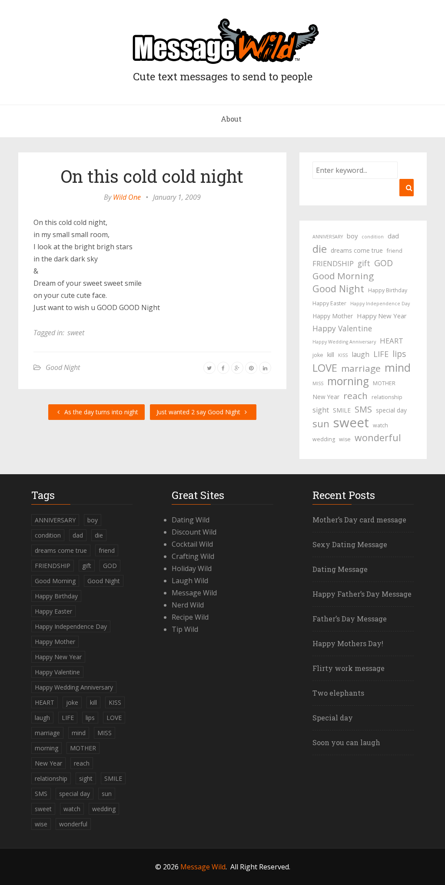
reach (355, 396)
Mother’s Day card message (359, 519)
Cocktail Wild (192, 544)
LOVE (324, 368)
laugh (360, 354)
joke (317, 355)
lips (399, 354)
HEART (391, 341)
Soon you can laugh (346, 742)
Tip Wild (185, 629)
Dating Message (340, 569)
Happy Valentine (342, 328)
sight (320, 410)
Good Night (63, 367)
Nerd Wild (188, 605)
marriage (361, 368)
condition (373, 237)
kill (330, 354)
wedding (323, 439)
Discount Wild (194, 532)
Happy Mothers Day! (347, 643)
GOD (383, 263)
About (231, 118)
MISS (317, 383)
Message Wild (194, 593)
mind (398, 367)
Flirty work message (348, 668)
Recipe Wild (190, 617)
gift (364, 263)
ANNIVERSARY (327, 237)
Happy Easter (329, 303)
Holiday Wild (192, 568)
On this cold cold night (152, 176)
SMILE (342, 410)
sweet (75, 332)
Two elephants (338, 692)
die (319, 249)
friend (394, 250)
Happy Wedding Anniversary (344, 342)
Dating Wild (190, 520)
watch (380, 425)
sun (320, 424)
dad (393, 235)
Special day (332, 717)
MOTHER (384, 383)
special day (391, 410)
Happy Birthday (387, 290)
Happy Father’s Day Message (362, 593)
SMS (363, 409)
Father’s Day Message (349, 618)
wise (345, 439)
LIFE (381, 354)
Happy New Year (382, 315)
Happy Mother (332, 316)
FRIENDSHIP (333, 263)
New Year (325, 397)
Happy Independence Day (380, 304)
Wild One (127, 197)
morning (348, 381)
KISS (343, 355)
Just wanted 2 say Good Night (199, 412)
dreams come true (357, 250)
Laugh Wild (190, 580)
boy (352, 235)
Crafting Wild (193, 556)
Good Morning (343, 276)
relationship (387, 397)
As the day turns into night (100, 412)
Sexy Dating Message (349, 544)
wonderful (378, 438)
